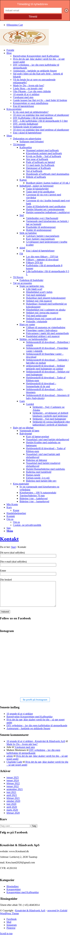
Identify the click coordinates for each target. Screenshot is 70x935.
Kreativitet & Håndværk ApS (30, 910)
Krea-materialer (21, 483)
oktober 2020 (13, 801)
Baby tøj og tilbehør (23, 427)
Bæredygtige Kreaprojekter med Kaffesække (36, 56)
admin (10, 756)
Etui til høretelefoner (23, 106)
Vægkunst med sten (23, 97)
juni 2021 (11, 792)
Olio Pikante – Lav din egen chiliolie (32, 91)
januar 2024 (13, 780)
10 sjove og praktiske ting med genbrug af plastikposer (41, 115)
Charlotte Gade (14, 761)
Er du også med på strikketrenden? (31, 112)
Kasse (16, 510)
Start (13, 547)
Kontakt (9, 539)
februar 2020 (13, 812)
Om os (16, 522)
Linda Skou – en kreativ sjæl (27, 88)
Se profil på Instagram (35, 699)
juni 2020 (11, 804)
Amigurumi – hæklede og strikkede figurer (35, 70)
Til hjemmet (19, 144)
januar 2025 (13, 777)
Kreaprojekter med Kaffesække (23, 892)
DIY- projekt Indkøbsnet (25, 123)
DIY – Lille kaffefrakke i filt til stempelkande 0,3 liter (40, 120)
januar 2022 (13, 786)
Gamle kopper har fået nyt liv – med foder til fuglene (40, 100)
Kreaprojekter (14, 889)
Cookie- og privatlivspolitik (27, 525)
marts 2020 (12, 809)
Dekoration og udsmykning (27, 138)
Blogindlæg (13, 886)
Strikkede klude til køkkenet (27, 126)
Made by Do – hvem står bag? (28, 85)
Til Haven (18, 277)
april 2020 (12, 807)
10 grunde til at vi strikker (26, 94)
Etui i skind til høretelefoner (27, 132)
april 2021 (12, 795)
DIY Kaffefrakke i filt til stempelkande (33, 118)
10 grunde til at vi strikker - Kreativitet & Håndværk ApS (36, 741)
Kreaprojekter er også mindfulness (30, 103)
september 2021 (15, 789)
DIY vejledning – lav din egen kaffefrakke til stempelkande (37, 725)
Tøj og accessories (22, 283)
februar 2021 (13, 798)
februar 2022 (13, 783)
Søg (34, 826)
